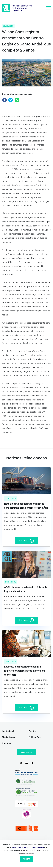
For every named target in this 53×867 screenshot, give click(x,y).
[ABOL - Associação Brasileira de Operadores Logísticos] (17, 8)
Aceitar (26, 859)
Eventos (32, 731)
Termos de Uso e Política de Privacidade (27, 847)
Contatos (6, 743)
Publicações (34, 737)
